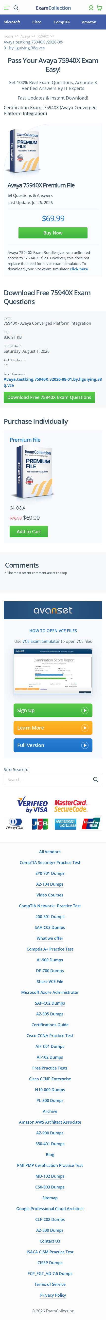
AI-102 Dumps (50, 1057)
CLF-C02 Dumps (50, 1219)
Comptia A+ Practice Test (50, 949)
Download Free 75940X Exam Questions (49, 397)
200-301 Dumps (50, 916)
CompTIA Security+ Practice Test (50, 862)
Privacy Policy (53, 1295)
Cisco (36, 21)
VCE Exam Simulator (41, 641)
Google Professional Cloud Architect (50, 1208)
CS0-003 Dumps (50, 1187)
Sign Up (26, 710)
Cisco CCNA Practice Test (50, 1035)
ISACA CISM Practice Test (50, 1252)
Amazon (89, 21)
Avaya (25, 36)
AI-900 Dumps (50, 960)
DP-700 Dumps (50, 970)
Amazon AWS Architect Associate (50, 1122)
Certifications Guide (50, 1024)
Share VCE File (50, 981)
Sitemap (50, 1198)
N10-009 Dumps (50, 1089)
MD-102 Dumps (50, 1176)
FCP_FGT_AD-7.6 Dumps (50, 1273)
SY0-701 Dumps (50, 873)
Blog (50, 1154)
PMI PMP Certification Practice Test (50, 1165)
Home (8, 36)
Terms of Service (50, 1284)
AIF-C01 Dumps (49, 1046)
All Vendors (50, 851)
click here (79, 268)
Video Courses (49, 895)
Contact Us (50, 1241)
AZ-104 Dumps (50, 884)
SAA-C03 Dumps (50, 927)
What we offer (50, 938)
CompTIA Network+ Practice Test (50, 906)
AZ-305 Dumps (50, 1014)
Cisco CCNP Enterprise (50, 1079)
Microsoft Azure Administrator (50, 992)
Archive (50, 1111)
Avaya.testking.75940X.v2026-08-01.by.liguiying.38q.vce (53, 382)
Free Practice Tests (50, 1068)
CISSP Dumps (50, 1262)
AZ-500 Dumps (50, 1230)
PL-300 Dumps (50, 1100)
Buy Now (53, 233)
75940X (43, 36)
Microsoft (12, 21)
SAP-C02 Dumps (50, 1003)
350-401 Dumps (50, 1143)
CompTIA (62, 21)
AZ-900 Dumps (50, 1133)
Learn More (30, 727)
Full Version (30, 745)
